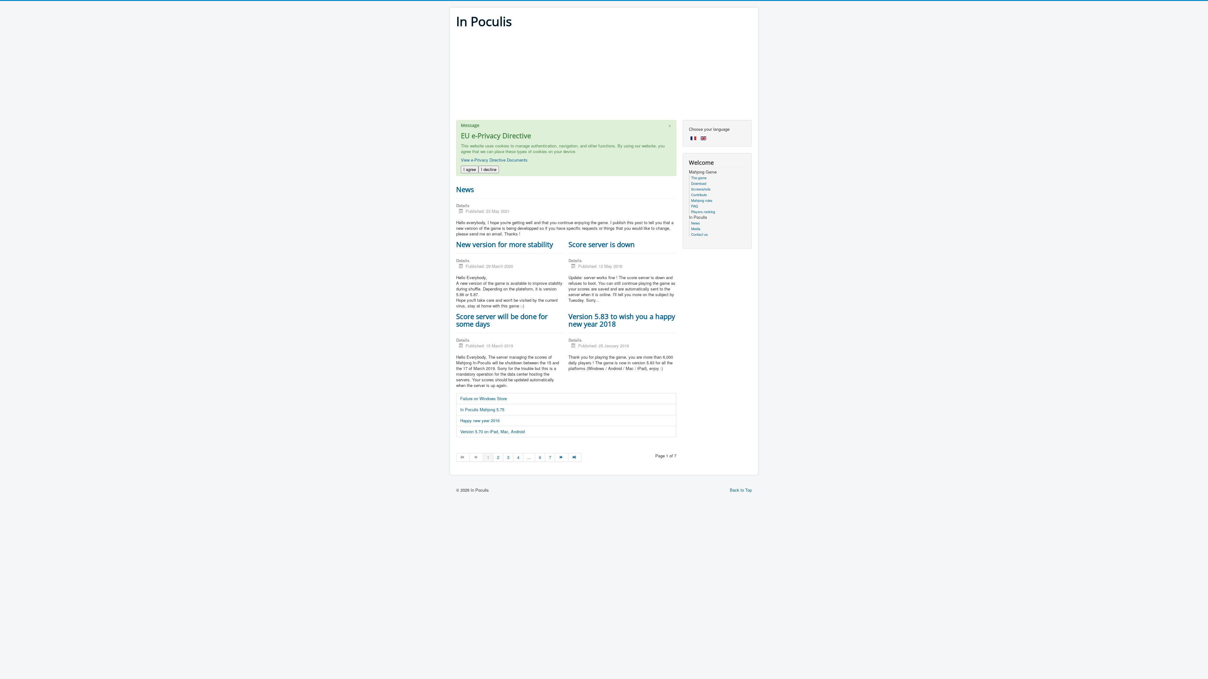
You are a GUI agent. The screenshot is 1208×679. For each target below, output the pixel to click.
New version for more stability (504, 244)
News (465, 189)
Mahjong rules (702, 200)
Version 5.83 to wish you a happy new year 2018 (621, 320)
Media (695, 228)
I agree (469, 169)
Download (698, 183)
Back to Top (741, 490)
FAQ (694, 205)
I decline (488, 169)
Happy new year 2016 (480, 420)
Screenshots (701, 188)
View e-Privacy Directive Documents (494, 160)
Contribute (699, 194)
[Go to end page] (575, 457)
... (529, 457)
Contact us (699, 234)
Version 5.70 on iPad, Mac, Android (492, 431)
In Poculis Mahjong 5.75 (482, 409)
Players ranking (703, 211)
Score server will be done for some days (502, 320)
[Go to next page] (561, 457)
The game (699, 177)
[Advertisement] (604, 76)
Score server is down (601, 244)
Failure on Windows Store (483, 398)
